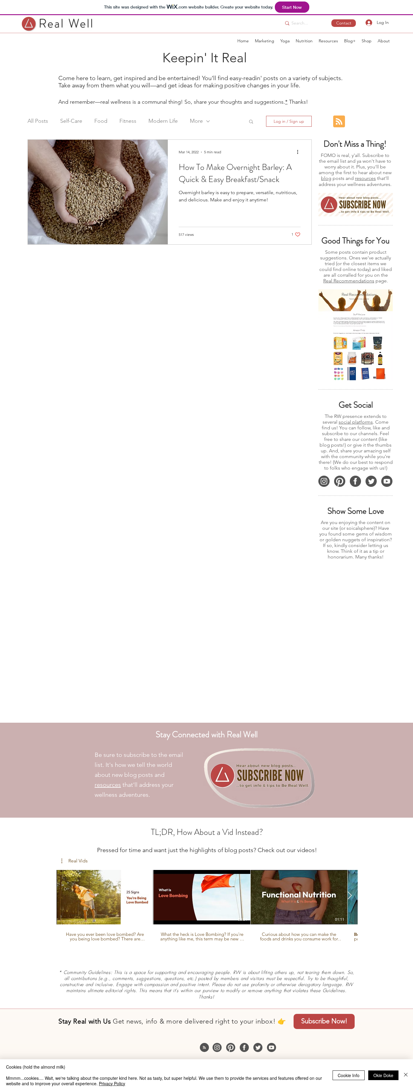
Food (100, 121)
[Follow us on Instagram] (324, 481)
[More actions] (299, 152)
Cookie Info (348, 1075)
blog (326, 178)
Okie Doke (383, 1075)
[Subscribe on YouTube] (386, 481)
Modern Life (163, 121)
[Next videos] (349, 896)
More (196, 121)
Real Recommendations (348, 281)
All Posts (38, 121)
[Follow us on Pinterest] (339, 481)
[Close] (405, 1075)
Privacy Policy (112, 1083)
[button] (355, 205)
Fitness (127, 121)
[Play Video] (105, 897)
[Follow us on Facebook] (355, 481)
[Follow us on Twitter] (371, 481)
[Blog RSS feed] (339, 122)
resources (365, 178)
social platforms (356, 422)
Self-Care (71, 121)
